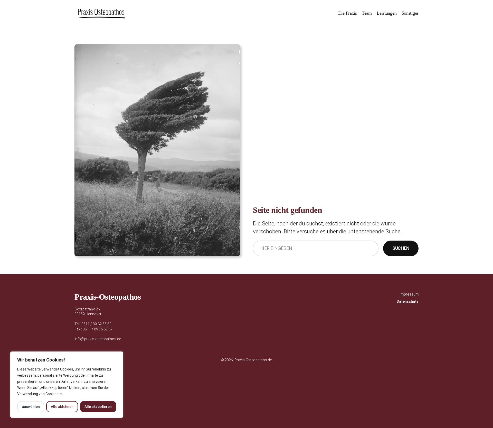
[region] (66, 384)
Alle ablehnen (62, 407)
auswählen (31, 407)
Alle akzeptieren (98, 407)
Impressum (409, 294)
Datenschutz (408, 301)
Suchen (400, 248)
